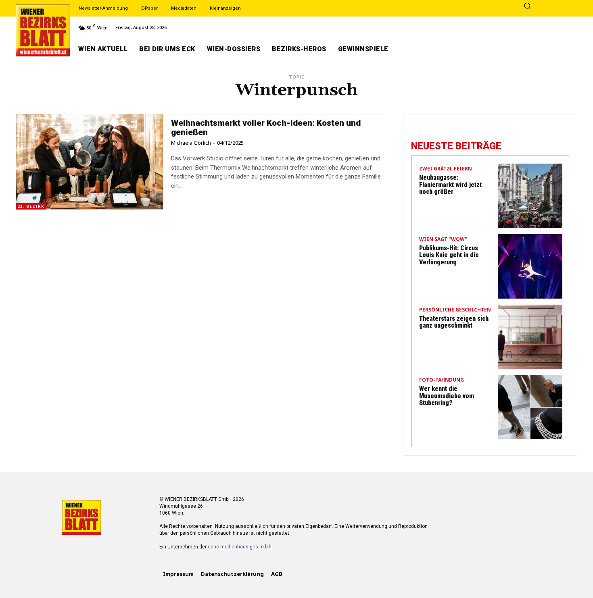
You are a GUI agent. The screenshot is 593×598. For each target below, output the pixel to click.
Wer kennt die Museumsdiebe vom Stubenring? (446, 396)
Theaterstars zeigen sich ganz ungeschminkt (454, 322)
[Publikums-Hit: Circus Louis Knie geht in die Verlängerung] (530, 266)
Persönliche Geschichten (455, 310)
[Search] (527, 6)
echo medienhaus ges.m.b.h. (240, 547)
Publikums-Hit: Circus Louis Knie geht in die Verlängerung (449, 255)
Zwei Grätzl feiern (445, 169)
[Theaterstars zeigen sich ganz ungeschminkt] (530, 337)
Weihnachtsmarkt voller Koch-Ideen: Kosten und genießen (266, 127)
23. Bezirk (30, 206)
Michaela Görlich (191, 142)
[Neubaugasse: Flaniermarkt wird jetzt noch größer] (530, 196)
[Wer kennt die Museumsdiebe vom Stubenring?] (530, 407)
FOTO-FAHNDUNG (441, 380)
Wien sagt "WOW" (443, 240)
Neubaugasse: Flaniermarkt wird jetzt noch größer (450, 184)
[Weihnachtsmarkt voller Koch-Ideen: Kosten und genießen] (89, 162)
